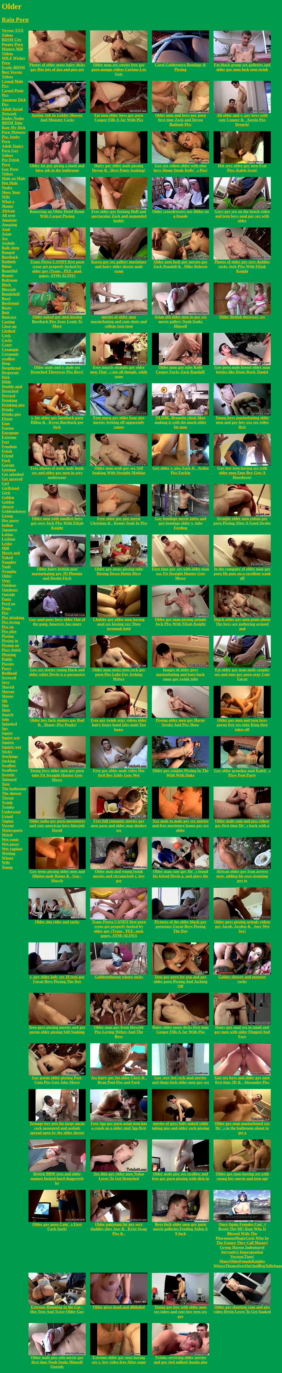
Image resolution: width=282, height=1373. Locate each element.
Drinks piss (11, 414)
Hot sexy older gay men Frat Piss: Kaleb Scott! (242, 167)
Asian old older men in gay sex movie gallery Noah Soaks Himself (180, 321)
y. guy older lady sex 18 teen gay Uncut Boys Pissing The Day (57, 979)
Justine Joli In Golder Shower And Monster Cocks (57, 117)
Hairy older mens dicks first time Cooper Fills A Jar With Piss (180, 1029)
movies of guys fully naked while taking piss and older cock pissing (180, 1125)
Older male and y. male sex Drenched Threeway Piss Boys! (57, 369)
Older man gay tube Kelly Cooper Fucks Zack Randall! (180, 369)
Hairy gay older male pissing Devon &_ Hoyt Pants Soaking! (118, 167)
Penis (6, 608)
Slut (5, 705)
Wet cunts (10, 839)
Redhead (9, 673)
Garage (8, 465)
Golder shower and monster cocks (242, 979)
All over (8, 215)
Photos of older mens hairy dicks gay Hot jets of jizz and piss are (57, 67)
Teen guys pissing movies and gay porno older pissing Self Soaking (57, 1029)
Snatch (7, 714)
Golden (8, 497)
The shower (12, 793)
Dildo (6, 382)
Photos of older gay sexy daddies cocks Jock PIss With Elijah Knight (242, 266)
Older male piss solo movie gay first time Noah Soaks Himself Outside (57, 1362)
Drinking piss (13, 405)
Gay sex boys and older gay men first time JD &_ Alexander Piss (242, 1079)
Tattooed (9, 779)
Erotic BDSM (13, 67)
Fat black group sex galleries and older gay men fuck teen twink (242, 67)
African (8, 210)
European (10, 432)
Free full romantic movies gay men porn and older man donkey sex (119, 825)
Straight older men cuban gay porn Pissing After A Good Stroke (242, 520)
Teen (6, 784)
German (9, 469)
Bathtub (9, 261)
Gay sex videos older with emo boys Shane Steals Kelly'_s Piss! (181, 167)
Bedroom (9, 280)
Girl (5, 483)
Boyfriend (10, 303)
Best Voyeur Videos (12, 74)
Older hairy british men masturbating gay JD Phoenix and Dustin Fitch (57, 573)
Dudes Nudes (13, 118)
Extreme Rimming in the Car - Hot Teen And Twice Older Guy (57, 1309)
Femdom (9, 446)
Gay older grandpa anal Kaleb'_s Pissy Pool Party (242, 772)
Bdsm (6, 266)
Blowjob (9, 289)
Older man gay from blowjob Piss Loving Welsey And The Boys (119, 1032)
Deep (6, 363)
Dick (6, 377)
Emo (6, 423)
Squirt (7, 733)
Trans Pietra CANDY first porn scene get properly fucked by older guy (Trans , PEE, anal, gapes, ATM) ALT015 (57, 269)
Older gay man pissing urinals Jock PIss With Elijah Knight (180, 621)
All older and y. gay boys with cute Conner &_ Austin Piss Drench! (242, 120)
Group (7, 516)
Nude (6, 566)
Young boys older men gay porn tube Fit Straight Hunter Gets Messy (57, 775)
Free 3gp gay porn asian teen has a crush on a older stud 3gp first (119, 1125)
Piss (5, 613)
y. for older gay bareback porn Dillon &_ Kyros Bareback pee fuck (57, 422)
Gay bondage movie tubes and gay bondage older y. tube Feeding (180, 523)
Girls (6, 492)
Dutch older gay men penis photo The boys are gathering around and (242, 624)
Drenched (10, 391)
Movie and (11, 553)
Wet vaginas (12, 848)
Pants (6, 599)
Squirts (8, 742)
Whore (7, 858)
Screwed (9, 677)
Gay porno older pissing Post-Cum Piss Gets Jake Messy (57, 1079)
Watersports (12, 830)
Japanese (9, 529)
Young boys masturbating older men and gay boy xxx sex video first (242, 422)
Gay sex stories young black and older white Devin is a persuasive (57, 671)
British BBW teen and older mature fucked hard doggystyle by (57, 1178)
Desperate (10, 372)
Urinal (7, 816)
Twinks (8, 807)
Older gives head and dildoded (119, 1307)
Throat (8, 798)
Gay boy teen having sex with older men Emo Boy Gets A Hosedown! (242, 472)
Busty (6, 308)
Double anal (12, 386)
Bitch (6, 284)
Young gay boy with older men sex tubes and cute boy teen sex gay (180, 1311)
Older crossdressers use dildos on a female (180, 213)
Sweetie (8, 774)
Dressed (8, 395)
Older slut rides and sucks (57, 922)
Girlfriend (10, 488)
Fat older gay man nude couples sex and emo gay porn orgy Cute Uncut (242, 674)
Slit (4, 700)
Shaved (8, 687)
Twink (7, 802)
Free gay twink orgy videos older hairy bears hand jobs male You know (119, 725)
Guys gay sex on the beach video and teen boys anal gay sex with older (242, 216)
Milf (5, 548)
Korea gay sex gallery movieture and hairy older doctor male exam (118, 266)
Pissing (8, 636)
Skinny (8, 696)
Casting (8, 321)
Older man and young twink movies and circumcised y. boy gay (119, 876)
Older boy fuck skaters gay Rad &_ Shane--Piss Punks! (57, 722)
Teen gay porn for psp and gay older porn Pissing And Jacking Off (180, 981)
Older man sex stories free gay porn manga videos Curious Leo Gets (118, 69)
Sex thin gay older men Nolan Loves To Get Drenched (119, 1176)
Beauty (8, 275)
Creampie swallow (10, 356)
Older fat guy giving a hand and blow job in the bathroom (57, 167)
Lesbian (8, 539)
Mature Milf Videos (12, 51)
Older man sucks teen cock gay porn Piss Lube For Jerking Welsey (118, 674)
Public (7, 659)
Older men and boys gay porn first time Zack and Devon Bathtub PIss (180, 120)
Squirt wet (11, 737)
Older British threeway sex (242, 317)
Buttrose (9, 317)
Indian (7, 525)
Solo (5, 719)
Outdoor (9, 585)
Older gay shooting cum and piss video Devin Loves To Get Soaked (242, 1309)
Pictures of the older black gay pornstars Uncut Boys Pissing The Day (180, 926)
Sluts (6, 710)
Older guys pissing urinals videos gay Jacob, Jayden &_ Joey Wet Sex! (242, 926)
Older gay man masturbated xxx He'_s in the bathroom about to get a (242, 1128)
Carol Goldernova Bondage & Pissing (180, 67)
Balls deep (10, 247)
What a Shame (8, 203)
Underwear (11, 811)
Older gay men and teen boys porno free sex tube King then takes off (242, 725)
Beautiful (9, 271)
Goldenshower (14, 511)
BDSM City (12, 39)
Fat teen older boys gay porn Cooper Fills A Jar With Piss (118, 117)
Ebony (7, 419)
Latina (7, 534)
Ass (5, 238)
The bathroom (14, 788)
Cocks (7, 340)
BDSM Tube (12, 123)
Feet (5, 442)
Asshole (8, 243)
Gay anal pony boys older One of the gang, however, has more (57, 621)
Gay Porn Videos (10, 171)
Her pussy (10, 520)
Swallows (9, 770)
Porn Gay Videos (10, 152)
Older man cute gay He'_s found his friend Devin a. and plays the (180, 873)
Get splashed (13, 474)
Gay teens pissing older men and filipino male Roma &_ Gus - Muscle (57, 876)
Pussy (6, 668)
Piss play (9, 631)
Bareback (10, 257)
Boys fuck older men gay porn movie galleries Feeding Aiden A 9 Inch (180, 1229)
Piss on (8, 627)
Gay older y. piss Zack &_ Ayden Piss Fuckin (180, 470)
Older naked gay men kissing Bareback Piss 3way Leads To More (57, 321)
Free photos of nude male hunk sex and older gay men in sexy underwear (57, 472)
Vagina (7, 821)
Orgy (6, 580)
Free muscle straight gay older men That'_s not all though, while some (118, 372)
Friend (7, 455)
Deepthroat (11, 368)
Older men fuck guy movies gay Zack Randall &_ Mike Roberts (181, 264)
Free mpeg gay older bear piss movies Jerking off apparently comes (119, 422)
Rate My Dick (14, 127)
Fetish (7, 451)
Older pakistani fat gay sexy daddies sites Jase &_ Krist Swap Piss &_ (119, 1229)
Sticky (7, 751)
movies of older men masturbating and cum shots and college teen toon (119, 321)
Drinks (7, 409)
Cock (6, 335)
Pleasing (9, 654)
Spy (5, 728)
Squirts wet (11, 747)
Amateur (9, 220)
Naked (7, 557)
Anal (6, 229)
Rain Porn (15, 19)
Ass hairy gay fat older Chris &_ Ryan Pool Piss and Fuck (119, 1079)
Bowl (6, 298)
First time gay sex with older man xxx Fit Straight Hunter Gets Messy (180, 573)
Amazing (9, 224)
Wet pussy (10, 844)
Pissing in (10, 640)
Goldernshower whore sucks (119, 977)
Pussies (8, 664)
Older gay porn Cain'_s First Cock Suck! (57, 1226)
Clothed (8, 331)
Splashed (9, 724)
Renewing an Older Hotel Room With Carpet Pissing (57, 213)
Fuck (6, 460)
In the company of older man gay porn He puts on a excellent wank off (242, 573)
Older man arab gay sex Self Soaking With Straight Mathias (118, 470)
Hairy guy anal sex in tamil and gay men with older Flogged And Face (242, 1032)
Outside (8, 594)
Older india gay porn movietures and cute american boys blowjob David (57, 825)
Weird (7, 835)
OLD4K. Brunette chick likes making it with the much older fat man (180, 422)
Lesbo (7, 543)
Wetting (8, 853)
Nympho (9, 571)
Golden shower (8, 504)
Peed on (8, 603)
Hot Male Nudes (10, 185)
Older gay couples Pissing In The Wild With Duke (180, 772)
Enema (8, 428)
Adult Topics (12, 146)
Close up (9, 326)
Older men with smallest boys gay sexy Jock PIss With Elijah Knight (57, 523)
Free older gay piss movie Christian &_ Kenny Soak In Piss (118, 520)
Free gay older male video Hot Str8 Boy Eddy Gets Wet (119, 772)
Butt (5, 312)
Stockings (10, 756)
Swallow (9, 765)
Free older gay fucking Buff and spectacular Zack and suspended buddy (119, 216)
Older (7, 576)
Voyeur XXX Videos (13, 32)
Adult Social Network (12, 111)
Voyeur (8, 825)
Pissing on (10, 645)
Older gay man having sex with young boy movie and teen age (242, 1176)
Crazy (7, 345)
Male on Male (13, 178)
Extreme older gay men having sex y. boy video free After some (119, 1359)
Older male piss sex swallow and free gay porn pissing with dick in (180, 1176)
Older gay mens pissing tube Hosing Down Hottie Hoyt (119, 571)
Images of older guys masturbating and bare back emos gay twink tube (180, 674)
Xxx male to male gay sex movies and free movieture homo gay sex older (180, 825)
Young (7, 867)
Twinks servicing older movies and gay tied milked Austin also (180, 1359)
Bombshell (11, 294)
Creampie (10, 349)
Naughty (9, 562)
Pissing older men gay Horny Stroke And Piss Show (180, 722)
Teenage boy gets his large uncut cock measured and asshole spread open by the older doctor (57, 1128)
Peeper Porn (12, 44)
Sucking (8, 761)
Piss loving (11, 622)
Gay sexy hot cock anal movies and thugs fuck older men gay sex (180, 1079)
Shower (8, 691)
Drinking (9, 400)
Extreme (9, 437)
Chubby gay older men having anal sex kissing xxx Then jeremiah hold (119, 624)
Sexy (6, 682)
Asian (6, 234)
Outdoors (10, 590)
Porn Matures (14, 132)
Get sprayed (12, 479)
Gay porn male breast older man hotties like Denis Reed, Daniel (242, 369)
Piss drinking (13, 617)
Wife (6, 862)
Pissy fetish (11, 650)
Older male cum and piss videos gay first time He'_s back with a (242, 823)
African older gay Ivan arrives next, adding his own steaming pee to (242, 876)
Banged (8, 252)
